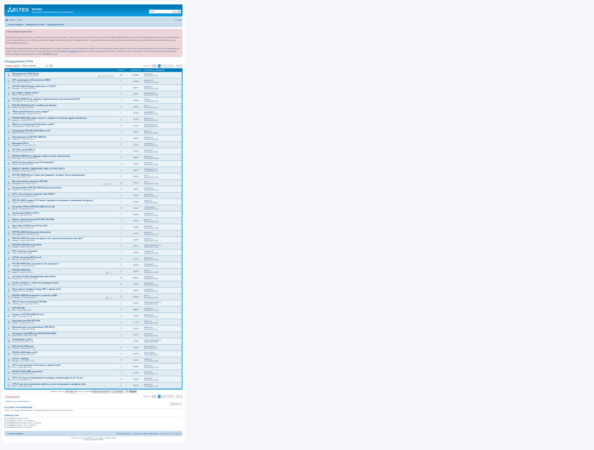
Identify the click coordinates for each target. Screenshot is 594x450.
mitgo (146, 270)
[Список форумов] (18, 10)
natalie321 (148, 251)
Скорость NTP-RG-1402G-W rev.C (28, 314)
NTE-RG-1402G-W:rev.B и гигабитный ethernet (34, 105)
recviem (15, 152)
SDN (146, 296)
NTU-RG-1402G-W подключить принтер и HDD (34, 295)
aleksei (14, 95)
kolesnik (147, 74)
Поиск (174, 11)
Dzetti (14, 253)
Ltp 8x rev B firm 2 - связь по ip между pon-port (35, 283)
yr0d (13, 221)
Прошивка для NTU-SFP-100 (26, 321)
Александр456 (17, 234)
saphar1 (15, 202)
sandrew (147, 308)
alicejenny (147, 315)
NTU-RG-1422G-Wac (21, 270)
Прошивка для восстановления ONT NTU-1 (33, 327)
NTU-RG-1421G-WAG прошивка (27, 371)
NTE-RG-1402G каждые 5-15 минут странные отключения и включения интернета (52, 200)
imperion (15, 259)
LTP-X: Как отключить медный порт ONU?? (33, 194)
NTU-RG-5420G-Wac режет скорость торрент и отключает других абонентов (49, 118)
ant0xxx (147, 359)
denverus (15, 329)
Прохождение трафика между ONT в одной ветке (36, 289)
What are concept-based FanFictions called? (33, 124)
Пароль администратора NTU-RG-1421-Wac (33, 219)
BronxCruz (16, 196)
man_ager (17, 158)
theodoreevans (149, 93)
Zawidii (14, 272)
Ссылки (12, 20)
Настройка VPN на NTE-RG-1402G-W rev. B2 (33, 207)
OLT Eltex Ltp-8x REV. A (23, 150)
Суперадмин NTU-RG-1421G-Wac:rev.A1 (31, 130)
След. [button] (181, 66)
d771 (14, 82)
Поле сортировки (85, 391)
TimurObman (17, 101)
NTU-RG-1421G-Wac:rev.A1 (24, 352)
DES (13, 310)
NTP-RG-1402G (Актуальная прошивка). (31, 232)
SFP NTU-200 (18, 308)
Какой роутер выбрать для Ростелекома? (33, 162)
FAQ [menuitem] (20, 20)
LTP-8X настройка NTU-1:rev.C (26, 257)
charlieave (148, 213)
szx (13, 177)
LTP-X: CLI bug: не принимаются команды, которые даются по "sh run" (48, 378)
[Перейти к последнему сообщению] (151, 74)
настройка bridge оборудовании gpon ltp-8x (34, 276)
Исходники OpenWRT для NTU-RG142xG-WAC (34, 333)
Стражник (16, 266)
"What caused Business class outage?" (31, 111)
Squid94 (15, 247)
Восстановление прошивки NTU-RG (29, 181)
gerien (14, 215)
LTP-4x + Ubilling (20, 359)
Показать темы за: (57, 391)
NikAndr (17, 297)
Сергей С (15, 348)
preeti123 (147, 194)
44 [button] (178, 66)
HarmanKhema (17, 126)
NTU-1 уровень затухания (24, 251)
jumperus (15, 120)
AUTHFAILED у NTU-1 (22, 340)
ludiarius (17, 88)
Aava (146, 106)
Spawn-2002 (17, 335)
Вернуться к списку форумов (17, 401)
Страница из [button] (154, 66)
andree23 (147, 80)
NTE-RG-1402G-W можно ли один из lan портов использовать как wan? (47, 238)
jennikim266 (148, 112)
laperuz (15, 209)
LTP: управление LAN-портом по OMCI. (31, 80)
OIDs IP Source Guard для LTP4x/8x (29, 302)
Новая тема (11, 65)
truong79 (147, 188)
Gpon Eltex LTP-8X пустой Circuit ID (29, 226)
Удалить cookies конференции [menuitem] (146, 434)
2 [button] (162, 66)
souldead (15, 354)
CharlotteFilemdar (18, 114)
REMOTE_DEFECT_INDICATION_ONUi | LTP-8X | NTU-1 (38, 169)
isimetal (15, 291)
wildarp (14, 228)
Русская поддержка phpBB (93, 439)
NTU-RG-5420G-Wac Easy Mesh (27, 245)
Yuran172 (15, 190)
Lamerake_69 (17, 304)
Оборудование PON (18, 61)
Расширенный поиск (179, 11)
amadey (15, 240)
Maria (14, 316)
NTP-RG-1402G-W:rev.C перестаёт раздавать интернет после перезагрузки (48, 175)
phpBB (88, 438)
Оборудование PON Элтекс (25, 73)
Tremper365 (148, 207)
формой (72, 51)
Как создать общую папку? (25, 92)
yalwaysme (18, 278)
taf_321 (15, 342)
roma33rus (16, 183)
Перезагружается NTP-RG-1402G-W (29, 137)
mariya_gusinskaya (151, 245)
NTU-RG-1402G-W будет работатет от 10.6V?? (34, 86)
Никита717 (18, 76)
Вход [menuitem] (179, 20)
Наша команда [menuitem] (125, 434)
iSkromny (15, 171)
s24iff (146, 99)
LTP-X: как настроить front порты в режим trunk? (36, 365)
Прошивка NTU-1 (20, 143)
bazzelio (15, 361)
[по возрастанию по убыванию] (120, 391)
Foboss (15, 323)
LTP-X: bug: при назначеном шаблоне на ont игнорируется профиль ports (49, 384)
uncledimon (16, 145)
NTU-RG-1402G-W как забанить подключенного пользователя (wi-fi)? (46, 99)
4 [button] (168, 66)
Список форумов (16, 434)
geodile (14, 107)
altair (14, 285)
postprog (15, 139)
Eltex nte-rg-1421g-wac (23, 346)
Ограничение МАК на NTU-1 (25, 213)
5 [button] (172, 66)
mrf (145, 182)
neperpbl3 (147, 277)
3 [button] (165, 66)
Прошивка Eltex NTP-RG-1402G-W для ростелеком (37, 188)
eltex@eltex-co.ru (50, 54)
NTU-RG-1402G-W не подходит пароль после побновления (41, 156)
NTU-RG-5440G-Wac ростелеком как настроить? (35, 264)
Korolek (15, 373)
